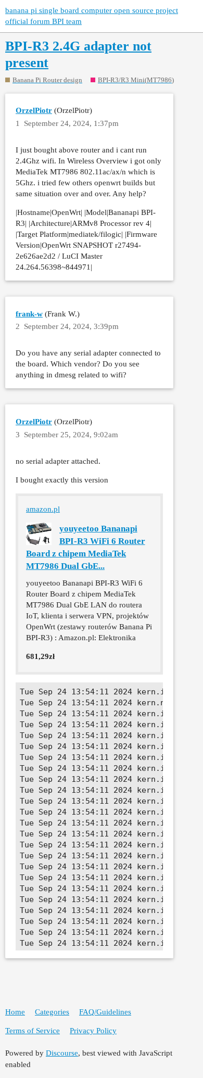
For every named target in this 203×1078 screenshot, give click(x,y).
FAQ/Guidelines (105, 1012)
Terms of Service (32, 1030)
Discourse (62, 1053)
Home (15, 1012)
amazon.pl (43, 509)
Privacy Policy (93, 1030)
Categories (52, 1012)
